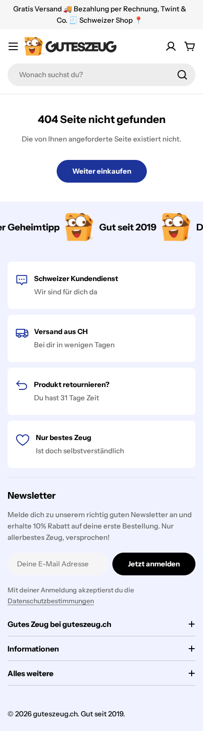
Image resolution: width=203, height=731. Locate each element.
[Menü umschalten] (13, 46)
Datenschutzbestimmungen (51, 601)
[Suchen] (182, 74)
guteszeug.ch (55, 713)
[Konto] (171, 46)
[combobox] (101, 74)
